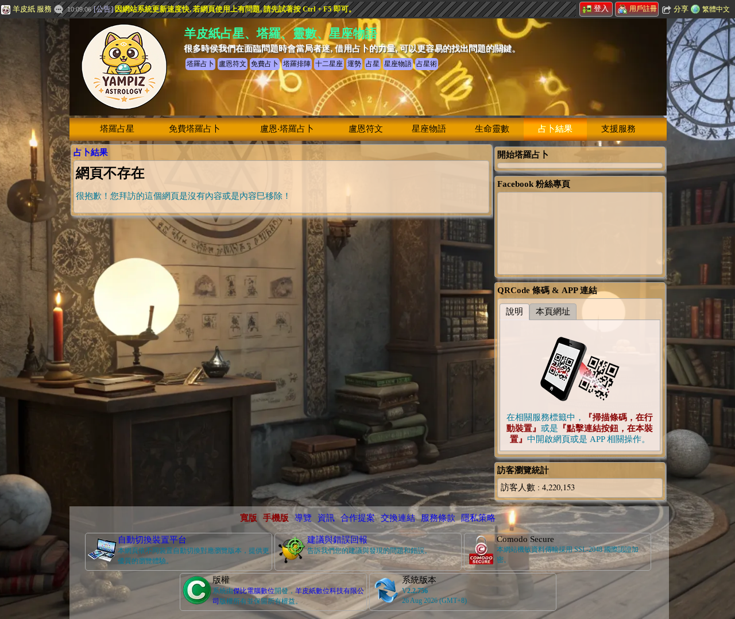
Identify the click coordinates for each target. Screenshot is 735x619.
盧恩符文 (366, 128)
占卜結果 (555, 128)
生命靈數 (492, 128)
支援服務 (618, 128)
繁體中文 (716, 9)
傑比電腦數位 (253, 591)
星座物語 (429, 128)
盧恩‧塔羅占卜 (287, 128)
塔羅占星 (117, 128)
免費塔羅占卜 (194, 128)
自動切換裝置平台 (152, 539)
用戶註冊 (643, 9)
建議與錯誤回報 (337, 539)
